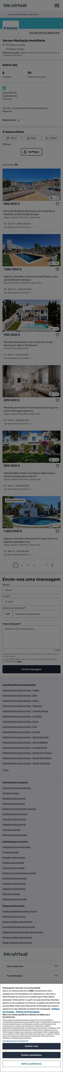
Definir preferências (31, 1063)
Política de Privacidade (27, 1011)
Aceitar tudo (31, 1046)
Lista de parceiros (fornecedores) (15, 1041)
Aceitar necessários (31, 1055)
